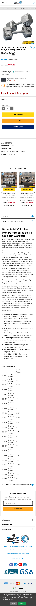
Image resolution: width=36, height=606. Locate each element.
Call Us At (18, 550)
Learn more (5, 74)
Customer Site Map (18, 559)
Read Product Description (15, 93)
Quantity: (5, 105)
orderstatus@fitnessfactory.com (18, 553)
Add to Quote (18, 127)
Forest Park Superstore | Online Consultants (18, 546)
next (34, 192)
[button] (18, 216)
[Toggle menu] (2, 2)
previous (2, 192)
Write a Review (13, 59)
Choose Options (9, 189)
